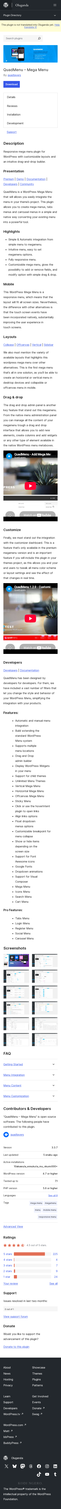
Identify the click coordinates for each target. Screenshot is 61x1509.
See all (53, 1283)
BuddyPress (12, 1443)
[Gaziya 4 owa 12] (53, 974)
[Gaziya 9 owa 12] (24, 1021)
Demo (20, 179)
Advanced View (13, 1226)
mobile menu (49, 1210)
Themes (37, 1373)
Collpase (8, 344)
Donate (38, 1408)
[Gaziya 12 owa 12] (53, 1037)
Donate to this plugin (16, 1346)
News (7, 1373)
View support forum (15, 1316)
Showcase (38, 1367)
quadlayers (14, 75)
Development (15, 123)
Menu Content (12, 1085)
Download (12, 84)
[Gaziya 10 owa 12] (53, 1021)
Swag (37, 1414)
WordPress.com (14, 1425)
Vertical (36, 344)
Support (12, 132)
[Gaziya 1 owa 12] (24, 958)
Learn (6, 1396)
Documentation (36, 179)
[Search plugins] (39, 38)
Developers (10, 184)
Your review (10, 1283)
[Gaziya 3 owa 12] (24, 974)
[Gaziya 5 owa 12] (24, 990)
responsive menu (47, 1217)
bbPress (10, 1437)
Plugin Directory (12, 15)
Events (36, 1402)
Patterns (37, 1385)
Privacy (8, 1385)
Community (27, 184)
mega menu (36, 1203)
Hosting (8, 1379)
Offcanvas (22, 344)
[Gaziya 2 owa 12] (53, 958)
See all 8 (53, 1195)
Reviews (12, 106)
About (7, 1367)
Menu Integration (14, 1075)
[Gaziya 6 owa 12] (53, 990)
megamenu (50, 1203)
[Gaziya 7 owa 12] (24, 1006)
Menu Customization (16, 1096)
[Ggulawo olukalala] (55, 5)
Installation (14, 114)
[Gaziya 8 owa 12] (53, 1006)
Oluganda (17, 1458)
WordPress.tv (13, 1414)
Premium (8, 179)
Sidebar (48, 344)
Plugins (36, 1379)
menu (37, 1210)
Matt (8, 1431)
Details (11, 97)
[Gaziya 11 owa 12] (24, 1037)
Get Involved (40, 1396)
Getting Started (13, 1064)
